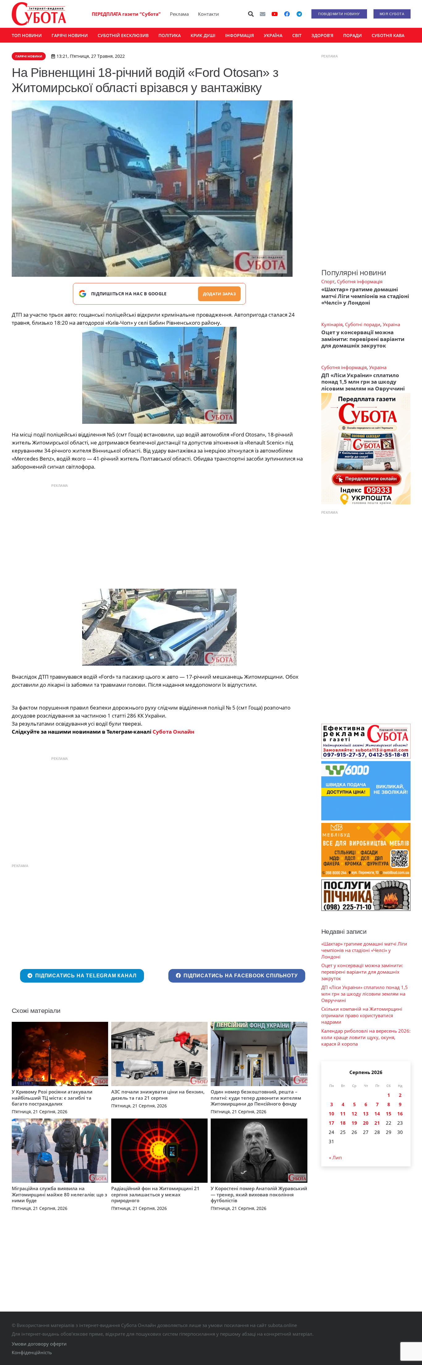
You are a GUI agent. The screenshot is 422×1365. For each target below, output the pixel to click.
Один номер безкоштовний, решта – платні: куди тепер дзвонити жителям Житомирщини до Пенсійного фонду (256, 1098)
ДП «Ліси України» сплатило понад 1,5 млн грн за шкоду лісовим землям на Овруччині (363, 382)
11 (343, 1113)
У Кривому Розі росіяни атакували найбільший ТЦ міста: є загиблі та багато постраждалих (52, 1098)
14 (377, 1113)
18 (343, 1123)
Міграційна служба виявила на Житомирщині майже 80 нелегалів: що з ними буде (59, 1194)
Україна (391, 324)
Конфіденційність (32, 1352)
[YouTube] (274, 13)
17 (331, 1123)
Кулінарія (332, 324)
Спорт (328, 281)
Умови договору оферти (39, 1344)
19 (354, 1123)
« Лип (335, 1157)
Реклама (179, 14)
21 (377, 1123)
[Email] (262, 13)
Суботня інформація (359, 281)
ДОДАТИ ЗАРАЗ (219, 294)
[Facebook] (287, 13)
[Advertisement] (159, 534)
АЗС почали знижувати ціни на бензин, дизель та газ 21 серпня (158, 1095)
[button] (251, 14)
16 (400, 1113)
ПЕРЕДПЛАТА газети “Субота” (126, 14)
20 (366, 1123)
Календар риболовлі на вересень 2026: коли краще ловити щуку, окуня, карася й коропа (366, 1037)
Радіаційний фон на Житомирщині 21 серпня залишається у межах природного (155, 1194)
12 (354, 1113)
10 (331, 1113)
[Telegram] (299, 13)
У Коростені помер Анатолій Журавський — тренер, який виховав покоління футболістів (259, 1194)
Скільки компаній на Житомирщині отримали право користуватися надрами (361, 1015)
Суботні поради (362, 324)
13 (366, 1113)
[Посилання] (39, 14)
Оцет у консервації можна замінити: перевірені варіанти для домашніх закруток (362, 339)
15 (388, 1113)
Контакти (208, 14)
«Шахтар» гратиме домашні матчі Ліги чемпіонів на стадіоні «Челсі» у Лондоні (365, 296)
